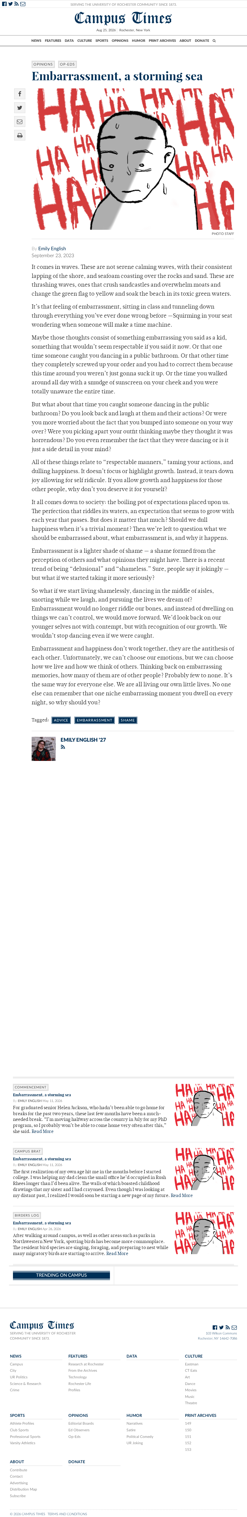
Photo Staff (223, 233)
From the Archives (82, 1370)
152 (188, 1443)
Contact (16, 1476)
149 (188, 1423)
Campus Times (123, 18)
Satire (131, 1430)
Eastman (192, 1364)
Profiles (74, 1390)
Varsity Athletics (22, 1443)
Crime (14, 1390)
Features (53, 40)
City (13, 1370)
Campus (16, 1364)
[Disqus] (123, 844)
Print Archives (162, 40)
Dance (190, 1384)
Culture (84, 40)
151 (188, 1437)
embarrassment (94, 720)
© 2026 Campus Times (27, 1514)
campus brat (28, 1151)
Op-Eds (67, 64)
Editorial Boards (81, 1423)
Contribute (18, 1470)
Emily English (52, 248)
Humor (138, 40)
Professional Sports (25, 1437)
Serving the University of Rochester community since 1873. (43, 1336)
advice (61, 720)
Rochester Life (79, 1384)
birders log (27, 1215)
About (185, 40)
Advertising (19, 1483)
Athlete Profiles (22, 1423)
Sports (101, 40)
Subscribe (18, 1496)
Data (69, 40)
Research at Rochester (86, 1364)
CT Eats (191, 1370)
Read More (43, 1132)
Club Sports (19, 1430)
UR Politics (18, 1377)
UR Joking (135, 1443)
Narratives (134, 1423)
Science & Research (25, 1384)
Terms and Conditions (67, 1514)
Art (187, 1377)
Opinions (120, 40)
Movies (190, 1390)
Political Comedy (140, 1437)
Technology (77, 1377)
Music (190, 1397)
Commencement (31, 1087)
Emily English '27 (83, 740)
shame (128, 720)
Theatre (191, 1403)
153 (188, 1449)
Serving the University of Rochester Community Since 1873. (123, 4)
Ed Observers (78, 1430)
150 (188, 1430)
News (36, 40)
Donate (202, 40)
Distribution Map (23, 1489)
